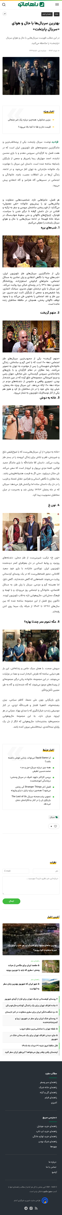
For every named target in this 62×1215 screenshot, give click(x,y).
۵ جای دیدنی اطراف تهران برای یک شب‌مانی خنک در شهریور (34, 1037)
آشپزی (54, 1103)
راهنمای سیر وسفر (48, 1082)
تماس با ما (51, 1167)
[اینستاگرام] (31, 1208)
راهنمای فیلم (47, 14)
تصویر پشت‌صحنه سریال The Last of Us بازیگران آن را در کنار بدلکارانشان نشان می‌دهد (31, 800)
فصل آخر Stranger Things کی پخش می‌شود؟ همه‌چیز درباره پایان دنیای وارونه (31, 789)
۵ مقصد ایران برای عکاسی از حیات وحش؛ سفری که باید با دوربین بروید (22, 968)
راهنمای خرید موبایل (47, 1126)
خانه (56, 14)
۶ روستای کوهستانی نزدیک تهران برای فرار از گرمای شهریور (31, 999)
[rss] (36, 1208)
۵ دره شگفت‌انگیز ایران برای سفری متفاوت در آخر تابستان (31, 1012)
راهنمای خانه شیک (48, 1087)
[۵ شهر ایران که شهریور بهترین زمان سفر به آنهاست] (50, 985)
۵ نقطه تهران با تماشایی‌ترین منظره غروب (39, 1029)
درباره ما (53, 1162)
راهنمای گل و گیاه (48, 1093)
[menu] (57, 4)
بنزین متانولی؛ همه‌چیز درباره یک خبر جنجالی (29, 120)
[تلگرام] (26, 1208)
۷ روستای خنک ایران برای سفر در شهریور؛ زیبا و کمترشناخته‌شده (36, 1020)
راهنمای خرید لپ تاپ (46, 1131)
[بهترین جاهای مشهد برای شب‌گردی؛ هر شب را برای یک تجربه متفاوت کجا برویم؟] (31, 939)
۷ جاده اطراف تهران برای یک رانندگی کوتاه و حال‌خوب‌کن (32, 1005)
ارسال (11, 901)
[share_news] (5, 14)
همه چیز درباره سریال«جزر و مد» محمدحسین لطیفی (35, 769)
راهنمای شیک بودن (47, 1142)
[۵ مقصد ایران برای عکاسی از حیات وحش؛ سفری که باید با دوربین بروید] (50, 966)
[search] (5, 5)
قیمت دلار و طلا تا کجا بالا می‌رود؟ (34, 127)
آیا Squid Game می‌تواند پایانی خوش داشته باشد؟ (29, 760)
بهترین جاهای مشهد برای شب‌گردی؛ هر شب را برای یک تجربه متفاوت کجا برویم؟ (32, 948)
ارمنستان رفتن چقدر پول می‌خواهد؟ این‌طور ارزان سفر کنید (31, 1052)
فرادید (55, 142)
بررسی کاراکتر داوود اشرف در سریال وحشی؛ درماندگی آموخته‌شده (30, 779)
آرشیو (54, 1172)
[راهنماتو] (31, 4)
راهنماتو (16, 1187)
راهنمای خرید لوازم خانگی (45, 1137)
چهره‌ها (53, 1147)
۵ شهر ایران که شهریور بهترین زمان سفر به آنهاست (21, 986)
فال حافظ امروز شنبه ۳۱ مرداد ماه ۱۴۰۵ (40, 1046)
